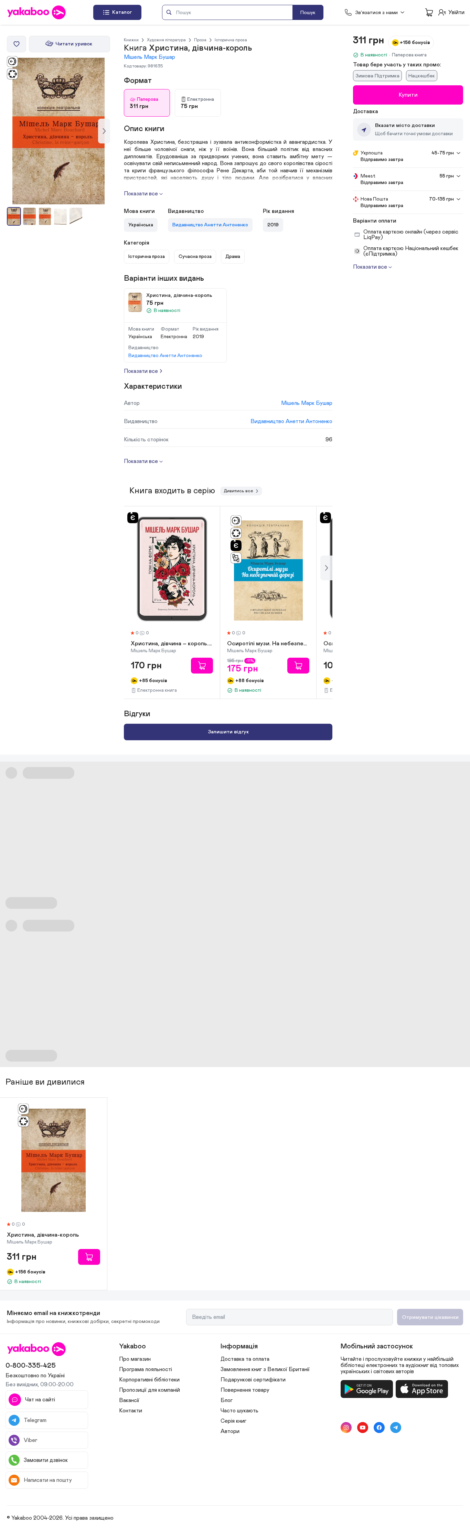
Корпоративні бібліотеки (149, 1379)
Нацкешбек (421, 75)
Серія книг (233, 1421)
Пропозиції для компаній (149, 1390)
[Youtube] (362, 1427)
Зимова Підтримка (377, 75)
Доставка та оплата (245, 1359)
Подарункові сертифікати (253, 1379)
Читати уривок (73, 43)
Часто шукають (239, 1410)
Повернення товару (245, 1390)
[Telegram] (395, 1427)
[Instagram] (346, 1427)
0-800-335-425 (31, 1365)
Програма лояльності (145, 1369)
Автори (230, 1431)
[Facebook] (379, 1427)
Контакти (130, 1410)
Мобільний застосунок (377, 1346)
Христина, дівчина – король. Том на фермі (172, 644)
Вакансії (129, 1400)
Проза (200, 40)
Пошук (308, 12)
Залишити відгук (228, 731)
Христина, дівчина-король (43, 1235)
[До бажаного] (16, 44)
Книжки (131, 40)
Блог (227, 1400)
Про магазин (135, 1359)
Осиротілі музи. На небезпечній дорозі (268, 644)
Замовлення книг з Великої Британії (265, 1369)
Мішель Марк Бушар (149, 57)
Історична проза (231, 40)
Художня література (166, 40)
